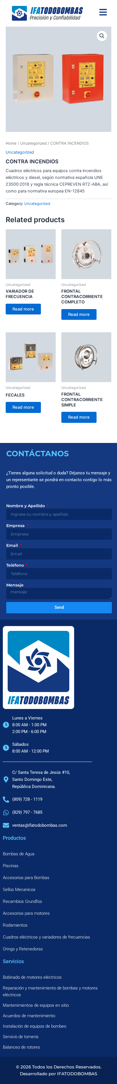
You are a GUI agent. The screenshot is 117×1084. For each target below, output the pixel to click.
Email (12, 545)
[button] (102, 36)
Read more (23, 309)
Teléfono (15, 565)
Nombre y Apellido (26, 505)
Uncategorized (33, 143)
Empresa (16, 525)
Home (11, 143)
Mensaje (15, 585)
